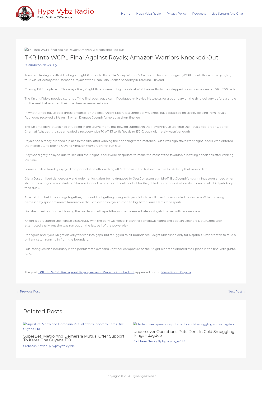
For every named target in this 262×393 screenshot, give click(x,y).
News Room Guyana (176, 272)
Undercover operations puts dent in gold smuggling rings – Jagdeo (183, 333)
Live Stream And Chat (227, 13)
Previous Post (28, 291)
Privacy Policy (176, 13)
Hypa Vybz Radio (65, 11)
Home (125, 13)
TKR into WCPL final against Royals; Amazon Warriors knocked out (86, 272)
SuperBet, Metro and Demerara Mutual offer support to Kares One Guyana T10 (73, 338)
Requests (199, 13)
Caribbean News (38, 65)
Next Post (237, 291)
